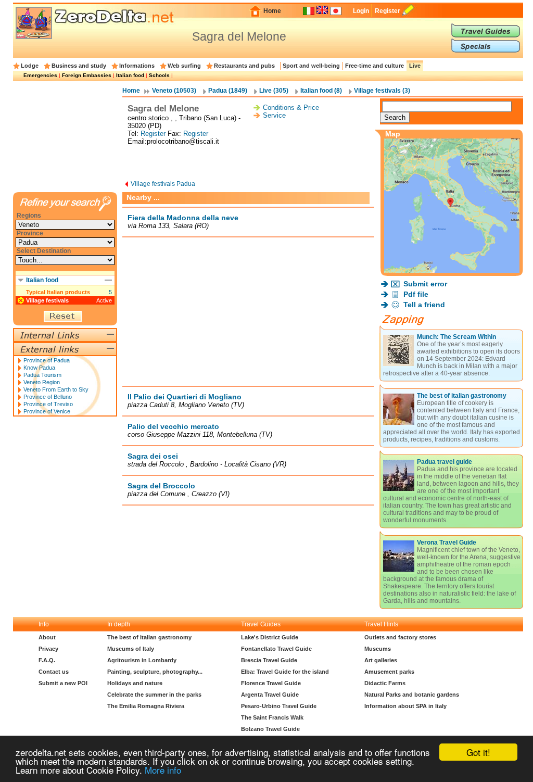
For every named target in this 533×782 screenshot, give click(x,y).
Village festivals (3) (382, 90)
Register (387, 11)
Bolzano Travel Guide (270, 729)
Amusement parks (389, 672)
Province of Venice (46, 411)
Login (361, 11)
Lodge (30, 65)
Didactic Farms (384, 683)
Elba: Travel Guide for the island (285, 672)
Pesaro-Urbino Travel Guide (278, 706)
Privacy (48, 649)
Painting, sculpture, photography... (154, 672)
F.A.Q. (47, 660)
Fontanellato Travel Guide (276, 649)
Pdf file (415, 294)
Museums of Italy (130, 649)
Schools (159, 75)
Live (415, 65)
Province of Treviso (48, 404)
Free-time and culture (374, 65)
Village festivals (47, 300)
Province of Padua (46, 360)
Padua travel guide (444, 461)
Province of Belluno (47, 397)
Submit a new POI (63, 683)
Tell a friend (424, 304)
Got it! (478, 752)
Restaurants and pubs (244, 65)
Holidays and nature (134, 683)
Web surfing (184, 65)
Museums (377, 649)
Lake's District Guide (269, 637)
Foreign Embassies (86, 75)
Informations (137, 65)
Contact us (54, 672)
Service (274, 115)
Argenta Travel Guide (270, 694)
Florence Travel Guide (271, 683)
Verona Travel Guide (446, 542)
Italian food (130, 75)
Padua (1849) (227, 90)
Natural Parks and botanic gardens (411, 694)
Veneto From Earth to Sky (55, 389)
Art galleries (380, 660)
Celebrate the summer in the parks (154, 694)
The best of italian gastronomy (461, 395)
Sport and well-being (311, 65)
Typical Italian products (58, 292)
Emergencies (40, 75)
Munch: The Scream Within (456, 336)
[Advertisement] (248, 163)
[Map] (451, 270)
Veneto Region (41, 382)
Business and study (79, 65)
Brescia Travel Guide (269, 660)
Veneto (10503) (174, 90)
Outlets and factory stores (400, 637)
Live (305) (273, 90)
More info (163, 769)
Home (272, 11)
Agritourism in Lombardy (141, 660)
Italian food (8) (321, 90)
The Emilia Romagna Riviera (145, 706)
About (47, 637)
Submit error (425, 284)
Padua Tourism (42, 375)
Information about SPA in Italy (405, 706)
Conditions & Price (291, 107)
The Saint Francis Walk (272, 717)
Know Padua (39, 367)
